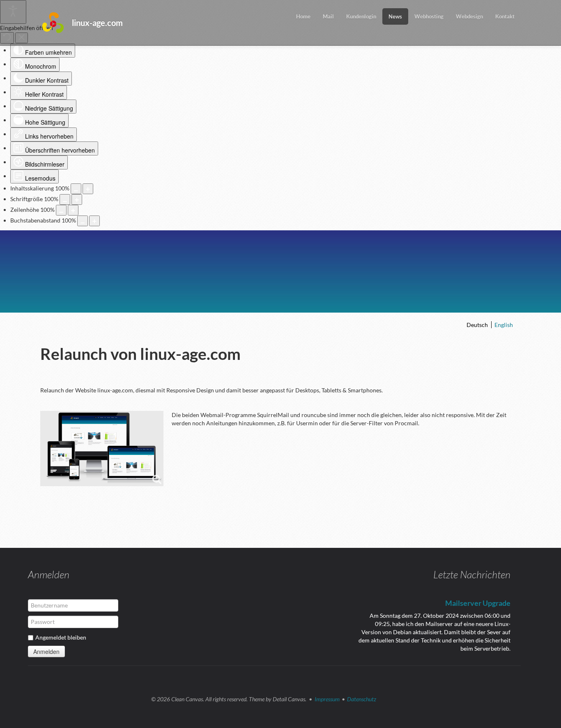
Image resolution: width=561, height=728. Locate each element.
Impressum (327, 699)
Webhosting (429, 16)
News (395, 16)
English (503, 324)
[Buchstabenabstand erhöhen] (94, 221)
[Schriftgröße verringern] (65, 199)
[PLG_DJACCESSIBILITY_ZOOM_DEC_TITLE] (76, 188)
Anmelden (46, 651)
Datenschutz (361, 699)
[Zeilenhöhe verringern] (61, 210)
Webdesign (469, 16)
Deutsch (478, 324)
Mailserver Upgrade (477, 603)
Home (303, 16)
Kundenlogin (361, 16)
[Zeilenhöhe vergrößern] (73, 210)
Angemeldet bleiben (60, 637)
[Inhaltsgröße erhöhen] (88, 188)
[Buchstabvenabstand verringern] (82, 221)
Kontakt (505, 16)
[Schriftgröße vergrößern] (76, 199)
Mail (328, 16)
